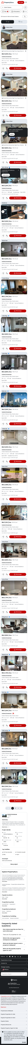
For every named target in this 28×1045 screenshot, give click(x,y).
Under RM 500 (5, 904)
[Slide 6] (16, 217)
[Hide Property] (21, 32)
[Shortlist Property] (25, 32)
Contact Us (4, 963)
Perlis (3, 897)
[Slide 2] (11, 217)
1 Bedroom (8, 911)
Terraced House (11, 877)
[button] (6, 827)
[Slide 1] (10, 217)
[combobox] (13, 7)
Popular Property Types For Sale (9, 1028)
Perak (7, 897)
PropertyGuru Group (6, 960)
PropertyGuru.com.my (6, 996)
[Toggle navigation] (26, 2)
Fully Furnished (5, 918)
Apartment (4, 878)
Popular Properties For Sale (8, 1014)
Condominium (19, 877)
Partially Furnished (14, 918)
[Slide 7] (17, 217)
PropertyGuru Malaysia (7, 1010)
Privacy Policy (7, 1036)
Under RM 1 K (12, 904)
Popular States (5, 1021)
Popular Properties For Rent (8, 1017)
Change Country (5, 967)
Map (21, 22)
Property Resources (6, 1024)
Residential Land (11, 879)
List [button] (8, 22)
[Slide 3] (12, 292)
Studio (3, 911)
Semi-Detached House (12, 878)
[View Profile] (14, 27)
